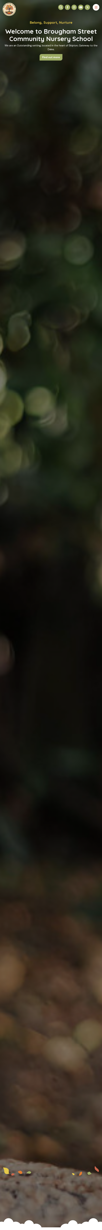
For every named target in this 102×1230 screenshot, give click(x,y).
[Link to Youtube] (80, 7)
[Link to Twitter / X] (87, 7)
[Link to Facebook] (67, 7)
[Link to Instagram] (74, 7)
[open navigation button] (96, 7)
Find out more (51, 57)
